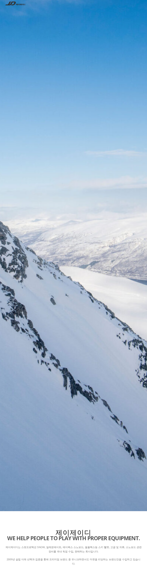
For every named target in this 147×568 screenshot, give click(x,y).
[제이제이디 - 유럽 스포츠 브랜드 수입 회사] (15, 3)
